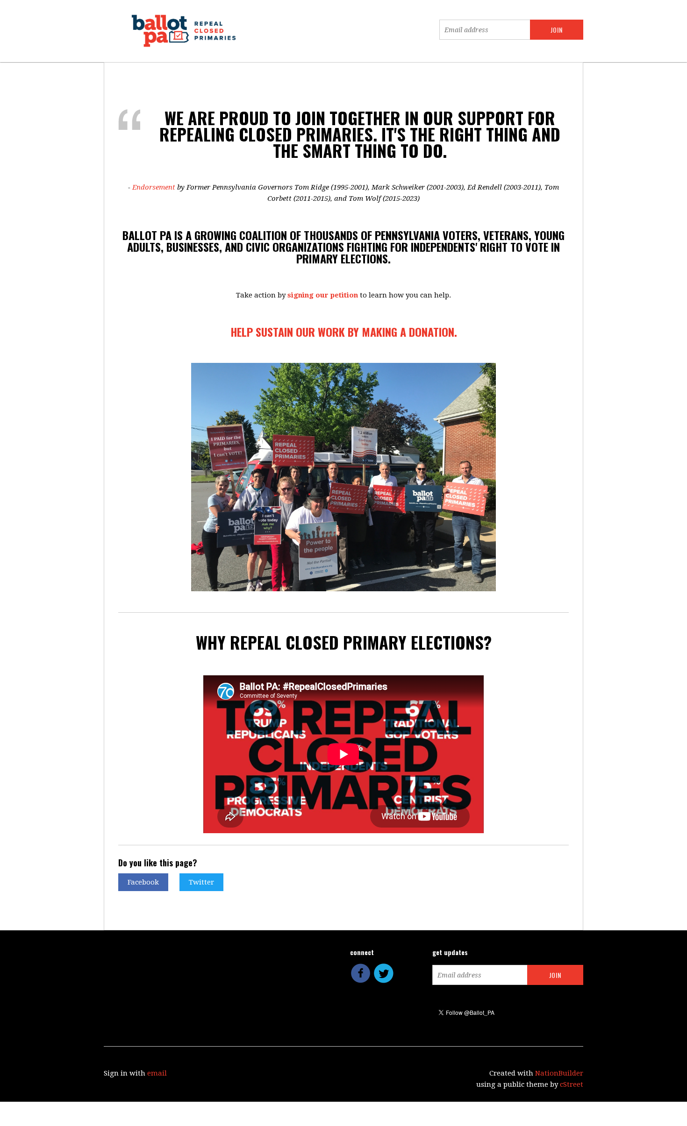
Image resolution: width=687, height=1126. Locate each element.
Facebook (143, 882)
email (157, 1073)
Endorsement (153, 187)
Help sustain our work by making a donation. (343, 331)
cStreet (571, 1084)
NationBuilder (559, 1073)
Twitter (201, 882)
